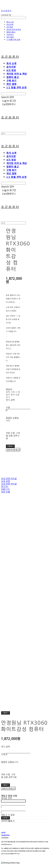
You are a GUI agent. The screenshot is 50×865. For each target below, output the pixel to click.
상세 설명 (5, 481)
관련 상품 (5, 492)
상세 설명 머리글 (9, 478)
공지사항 (9, 24)
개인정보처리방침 (5, 835)
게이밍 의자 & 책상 (13, 29)
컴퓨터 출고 (10, 32)
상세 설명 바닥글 (9, 484)
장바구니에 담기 (8, 788)
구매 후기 (10, 34)
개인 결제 (10, 37)
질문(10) (5, 489)
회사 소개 (10, 22)
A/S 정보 (9, 27)
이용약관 (3, 832)
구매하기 (5, 713)
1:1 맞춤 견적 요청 (13, 39)
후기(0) (4, 486)
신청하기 (5, 818)
